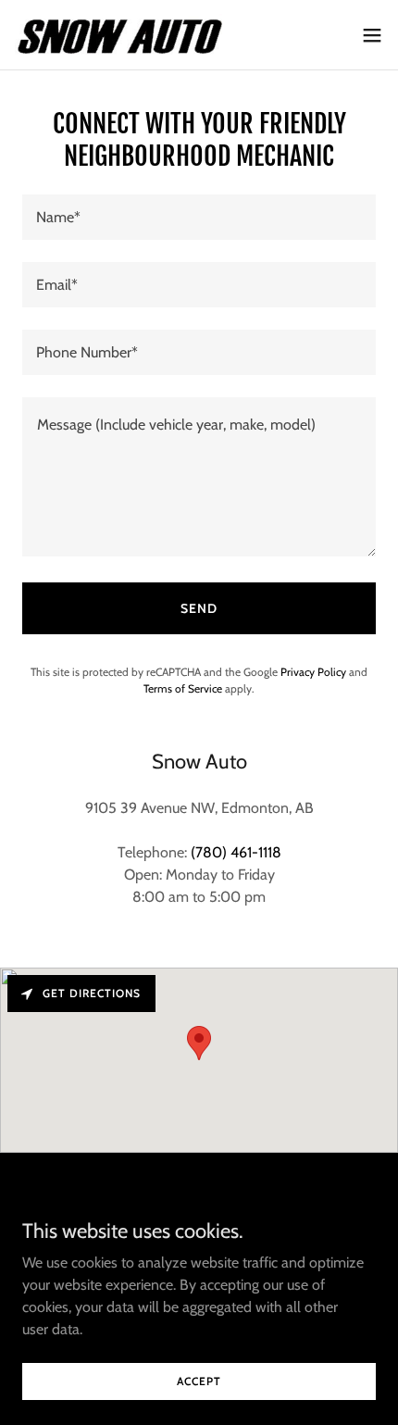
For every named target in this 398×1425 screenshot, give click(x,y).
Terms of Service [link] (182, 688)
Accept (199, 1381)
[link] (118, 34)
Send (199, 608)
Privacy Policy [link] (313, 672)
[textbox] (199, 217)
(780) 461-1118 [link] (236, 852)
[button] (372, 35)
